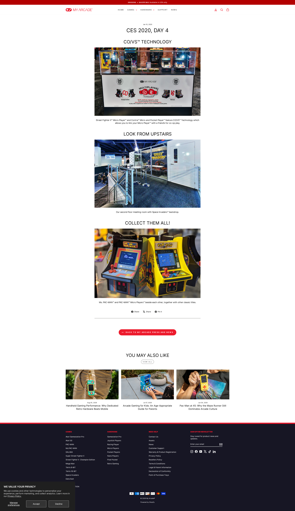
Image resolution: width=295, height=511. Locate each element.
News (174, 10)
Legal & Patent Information (160, 467)
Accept (36, 504)
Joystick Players (114, 440)
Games (131, 10)
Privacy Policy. (14, 496)
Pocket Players (113, 452)
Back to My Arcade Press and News (149, 332)
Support (163, 10)
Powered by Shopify (147, 502)
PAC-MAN (70, 444)
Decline (58, 504)
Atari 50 (69, 440)
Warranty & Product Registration (162, 452)
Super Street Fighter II (75, 456)
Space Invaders (72, 475)
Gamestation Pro (114, 437)
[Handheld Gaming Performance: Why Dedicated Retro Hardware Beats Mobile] (92, 384)
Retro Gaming (113, 464)
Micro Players (113, 448)
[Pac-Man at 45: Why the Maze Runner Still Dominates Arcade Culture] (202, 384)
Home (121, 10)
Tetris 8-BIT (71, 467)
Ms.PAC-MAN (71, 448)
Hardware (146, 10)
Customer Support (156, 448)
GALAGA (69, 452)
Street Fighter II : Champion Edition (80, 460)
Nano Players (113, 456)
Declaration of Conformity (160, 471)
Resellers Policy (155, 460)
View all (147, 362)
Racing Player (113, 444)
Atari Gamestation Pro (75, 437)
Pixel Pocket (112, 460)
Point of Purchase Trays (159, 475)
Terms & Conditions (157, 464)
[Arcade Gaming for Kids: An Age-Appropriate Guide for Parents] (147, 384)
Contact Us (153, 437)
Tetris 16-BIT (71, 471)
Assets (151, 440)
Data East (70, 479)
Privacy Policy (155, 456)
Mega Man (70, 464)
